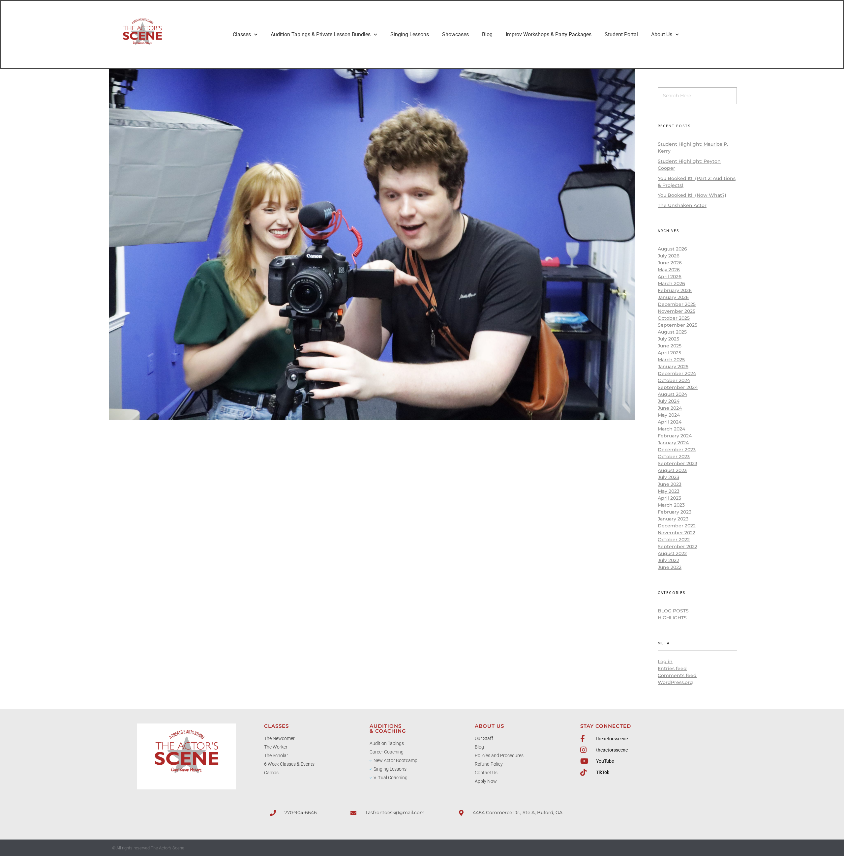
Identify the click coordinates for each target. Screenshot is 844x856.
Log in (665, 661)
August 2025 (672, 332)
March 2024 (671, 429)
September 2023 (677, 463)
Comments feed (677, 675)
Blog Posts (673, 611)
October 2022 (674, 540)
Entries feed (672, 668)
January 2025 (673, 366)
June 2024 (670, 408)
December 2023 (677, 450)
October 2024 (674, 380)
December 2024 (677, 373)
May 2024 (669, 415)
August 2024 (672, 394)
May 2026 (669, 270)
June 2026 (670, 263)
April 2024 (669, 422)
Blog (487, 34)
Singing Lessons (409, 34)
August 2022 (672, 553)
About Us (661, 34)
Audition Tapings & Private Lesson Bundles (321, 34)
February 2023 (674, 512)
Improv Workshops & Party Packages (548, 34)
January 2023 (673, 519)
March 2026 (671, 283)
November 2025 (676, 311)
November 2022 (676, 533)
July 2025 (668, 339)
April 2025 (669, 353)
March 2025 (671, 360)
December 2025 (677, 304)
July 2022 (668, 560)
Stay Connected (605, 726)
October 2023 (674, 456)
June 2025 (669, 346)
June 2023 (669, 484)
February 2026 (675, 290)
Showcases (455, 34)
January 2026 (673, 297)
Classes (242, 34)
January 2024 (673, 443)
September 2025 (677, 325)
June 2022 (669, 567)
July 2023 (668, 477)
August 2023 (672, 470)
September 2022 (677, 546)
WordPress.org (675, 682)
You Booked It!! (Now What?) (692, 195)
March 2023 (671, 505)
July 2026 (668, 256)
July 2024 (668, 401)
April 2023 (669, 498)
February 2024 (675, 436)
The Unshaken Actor (682, 205)
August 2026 (672, 249)
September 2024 (678, 387)
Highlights (672, 618)
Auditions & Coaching (388, 728)
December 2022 (677, 526)
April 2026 (669, 277)
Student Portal (621, 34)
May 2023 (668, 491)
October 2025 (674, 318)
